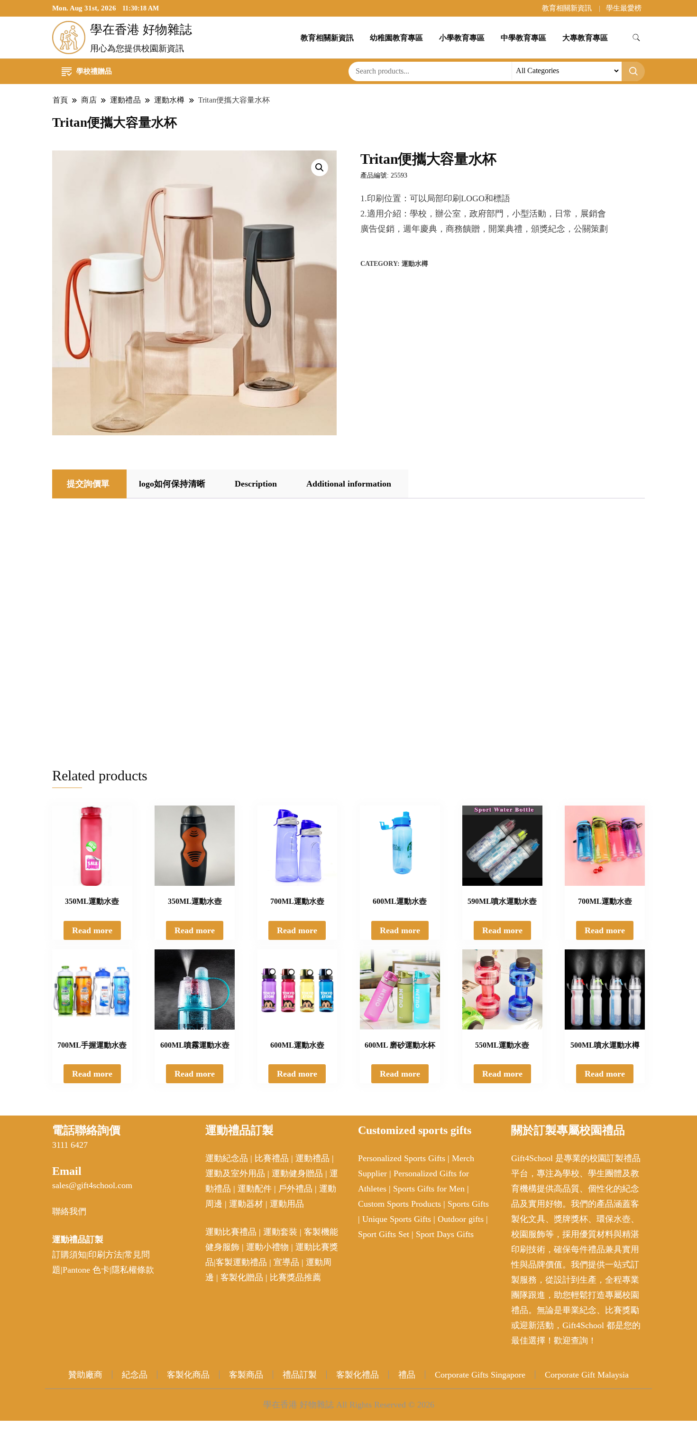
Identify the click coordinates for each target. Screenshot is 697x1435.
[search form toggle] (636, 38)
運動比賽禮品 (232, 1232)
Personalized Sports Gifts (401, 1158)
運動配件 (255, 1188)
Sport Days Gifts (445, 1234)
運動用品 (287, 1204)
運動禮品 (312, 1158)
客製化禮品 (357, 1374)
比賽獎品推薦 (295, 1277)
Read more (92, 930)
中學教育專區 (523, 38)
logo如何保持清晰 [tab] (172, 483)
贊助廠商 (85, 1374)
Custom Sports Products (399, 1204)
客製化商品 (188, 1374)
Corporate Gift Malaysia (587, 1374)
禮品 (406, 1374)
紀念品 (134, 1374)
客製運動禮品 (241, 1262)
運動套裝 (280, 1232)
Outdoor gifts (461, 1219)
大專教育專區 (585, 38)
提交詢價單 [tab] (88, 483)
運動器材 (246, 1204)
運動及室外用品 (235, 1173)
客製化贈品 (241, 1277)
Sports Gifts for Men (429, 1188)
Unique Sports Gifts (396, 1219)
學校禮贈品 (94, 71)
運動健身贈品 (297, 1173)
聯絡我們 (69, 1211)
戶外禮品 (295, 1188)
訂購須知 (69, 1254)
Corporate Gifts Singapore (480, 1374)
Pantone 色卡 (86, 1270)
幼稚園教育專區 (396, 38)
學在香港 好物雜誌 (141, 30)
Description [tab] (256, 483)
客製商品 (246, 1374)
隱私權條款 (132, 1270)
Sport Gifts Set (383, 1234)
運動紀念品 (226, 1158)
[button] (319, 167)
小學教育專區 (462, 38)
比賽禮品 (272, 1158)
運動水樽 (415, 263)
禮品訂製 (300, 1374)
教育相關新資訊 (567, 8)
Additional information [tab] (348, 483)
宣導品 (286, 1262)
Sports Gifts (468, 1204)
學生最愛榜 (624, 8)
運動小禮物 (267, 1247)
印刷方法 (105, 1254)
